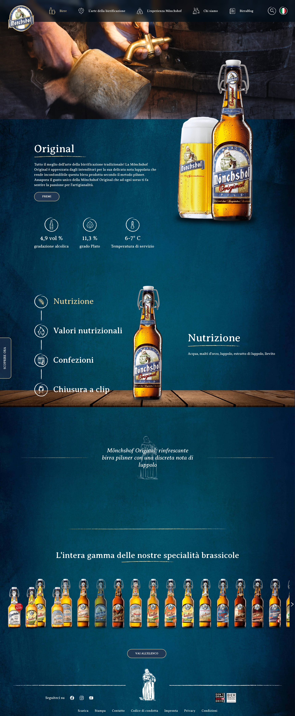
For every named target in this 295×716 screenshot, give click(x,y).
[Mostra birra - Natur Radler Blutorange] (153, 627)
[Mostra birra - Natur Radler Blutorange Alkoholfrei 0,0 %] (170, 627)
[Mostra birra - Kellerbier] (118, 627)
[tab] (71, 301)
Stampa (100, 710)
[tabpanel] (233, 344)
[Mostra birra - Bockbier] (257, 627)
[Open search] (272, 11)
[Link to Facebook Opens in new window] (72, 698)
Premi (46, 196)
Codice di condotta (144, 710)
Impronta (171, 710)
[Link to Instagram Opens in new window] (82, 698)
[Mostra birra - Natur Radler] (36, 627)
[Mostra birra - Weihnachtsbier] (275, 627)
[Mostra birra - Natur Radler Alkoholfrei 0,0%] (187, 627)
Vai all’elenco (146, 653)
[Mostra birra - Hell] (62, 627)
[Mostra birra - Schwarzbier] (240, 627)
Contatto (118, 710)
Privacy (189, 710)
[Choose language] (283, 10)
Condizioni (209, 710)
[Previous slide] (16, 604)
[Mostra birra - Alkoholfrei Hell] (135, 627)
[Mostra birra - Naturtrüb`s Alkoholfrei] (83, 627)
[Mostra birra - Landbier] (205, 627)
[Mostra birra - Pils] (14, 627)
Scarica (83, 710)
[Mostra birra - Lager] (222, 627)
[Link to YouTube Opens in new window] (91, 697)
